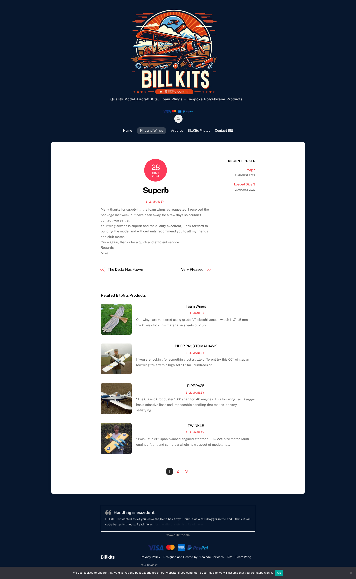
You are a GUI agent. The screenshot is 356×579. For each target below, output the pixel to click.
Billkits (147, 564)
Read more (195, 524)
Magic (251, 170)
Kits (229, 557)
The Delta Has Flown (125, 269)
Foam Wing (243, 557)
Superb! (121, 512)
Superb (156, 190)
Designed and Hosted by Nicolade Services (193, 557)
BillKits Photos (199, 130)
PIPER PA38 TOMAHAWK (196, 346)
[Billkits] (178, 102)
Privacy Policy (150, 557)
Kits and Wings (151, 130)
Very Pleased (192, 269)
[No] (351, 573)
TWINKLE (196, 425)
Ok (279, 572)
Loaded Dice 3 (244, 184)
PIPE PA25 (195, 386)
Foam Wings (196, 306)
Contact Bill (224, 130)
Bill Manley (154, 201)
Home (127, 130)
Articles (177, 130)
